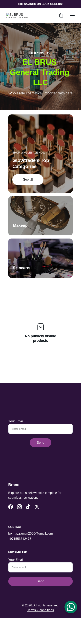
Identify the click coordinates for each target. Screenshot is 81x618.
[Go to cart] (61, 15)
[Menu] (72, 15)
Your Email (16, 421)
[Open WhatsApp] (70, 607)
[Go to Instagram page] (19, 506)
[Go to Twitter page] (37, 506)
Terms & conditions (40, 610)
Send (40, 442)
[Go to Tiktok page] (28, 506)
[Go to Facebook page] (10, 506)
